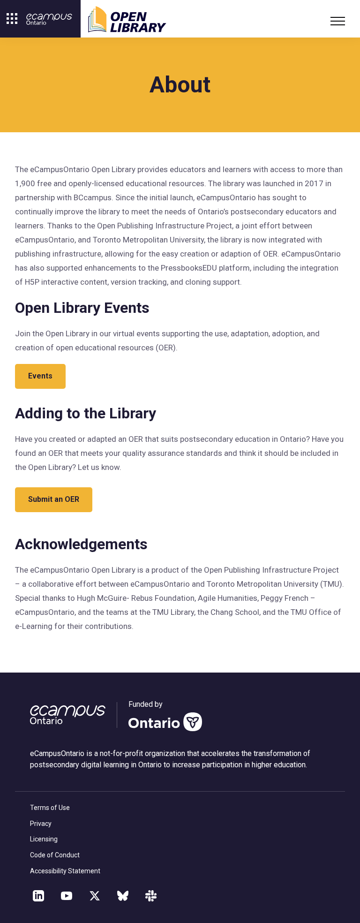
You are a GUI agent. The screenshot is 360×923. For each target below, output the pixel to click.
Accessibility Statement (65, 871)
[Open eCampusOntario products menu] (12, 18)
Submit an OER (53, 499)
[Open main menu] (335, 21)
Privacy (41, 823)
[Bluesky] (122, 895)
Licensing (44, 839)
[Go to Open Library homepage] (127, 19)
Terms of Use (50, 807)
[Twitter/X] (94, 895)
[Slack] (150, 895)
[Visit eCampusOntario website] (49, 19)
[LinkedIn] (38, 895)
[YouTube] (66, 895)
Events (40, 375)
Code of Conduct (55, 855)
